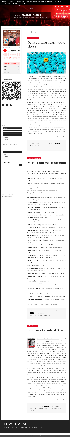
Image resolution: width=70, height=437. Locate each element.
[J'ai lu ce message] (68, 435)
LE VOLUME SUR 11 (28, 15)
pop (40, 315)
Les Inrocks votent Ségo (45, 330)
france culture (44, 148)
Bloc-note (6, 128)
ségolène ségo (36, 408)
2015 (33, 315)
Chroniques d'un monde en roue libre (39, 1)
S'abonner (20, 1)
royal (41, 408)
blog (44, 392)
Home (4, 1)
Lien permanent (35, 145)
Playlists (58, 1)
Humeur (5, 130)
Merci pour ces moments (46, 163)
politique (55, 408)
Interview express (8, 142)
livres (45, 315)
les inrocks (46, 408)
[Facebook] (3, 105)
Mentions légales (5, 201)
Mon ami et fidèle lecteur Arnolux (48, 339)
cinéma (48, 315)
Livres (15, 3)
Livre (5, 132)
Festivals (6, 139)
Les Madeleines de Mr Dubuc (10, 144)
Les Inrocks (40, 343)
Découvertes (7, 137)
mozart (38, 148)
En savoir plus (57, 435)
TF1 (33, 410)
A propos (22, 3)
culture (34, 148)
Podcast (11, 1)
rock (42, 315)
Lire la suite (61, 137)
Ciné (5, 154)
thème (47, 341)
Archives (7, 3)
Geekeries (6, 156)
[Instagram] (11, 105)
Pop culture (6, 151)
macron (57, 148)
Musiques (6, 134)
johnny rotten (51, 148)
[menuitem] (4, 1)
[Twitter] (7, 105)
